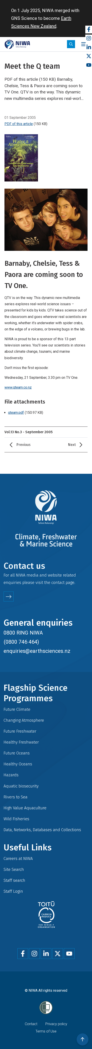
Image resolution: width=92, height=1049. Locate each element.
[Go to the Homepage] (17, 44)
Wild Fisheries (16, 818)
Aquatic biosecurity (21, 786)
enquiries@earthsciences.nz (37, 651)
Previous (23, 445)
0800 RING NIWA (23, 633)
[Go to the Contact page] (9, 596)
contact (58, 582)
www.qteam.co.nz (18, 387)
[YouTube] (88, 65)
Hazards (11, 774)
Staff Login (13, 891)
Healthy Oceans (18, 764)
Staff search (14, 880)
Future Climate (17, 709)
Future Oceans (17, 753)
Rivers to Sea (15, 797)
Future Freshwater (20, 731)
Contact (31, 1024)
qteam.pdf (16, 412)
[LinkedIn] (88, 47)
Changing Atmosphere (24, 720)
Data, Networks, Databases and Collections (42, 829)
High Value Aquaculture (25, 807)
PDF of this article (18, 124)
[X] (88, 56)
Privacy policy (56, 1024)
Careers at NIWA (18, 858)
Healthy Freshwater (21, 742)
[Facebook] (88, 29)
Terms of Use (46, 1031)
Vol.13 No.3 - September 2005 (28, 432)
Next (72, 445)
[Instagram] (88, 38)
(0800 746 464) (21, 642)
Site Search (14, 869)
